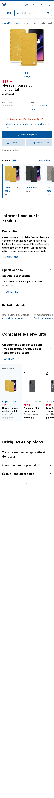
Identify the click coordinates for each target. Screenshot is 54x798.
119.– (7, 81)
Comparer (16, 142)
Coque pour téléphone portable (9, 401)
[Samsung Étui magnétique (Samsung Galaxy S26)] (32, 392)
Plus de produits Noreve (39, 105)
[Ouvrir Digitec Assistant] (41, 5)
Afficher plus (11, 257)
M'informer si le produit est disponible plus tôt (27, 126)
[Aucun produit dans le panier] (49, 5)
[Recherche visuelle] (48, 13)
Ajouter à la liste (41, 142)
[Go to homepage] (4, 4)
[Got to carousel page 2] (28, 73)
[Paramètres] (26, 5)
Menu (8, 13)
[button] (27, 119)
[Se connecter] (34, 5)
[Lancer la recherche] (17, 13)
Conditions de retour (12, 318)
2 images (27, 76)
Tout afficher (45, 160)
